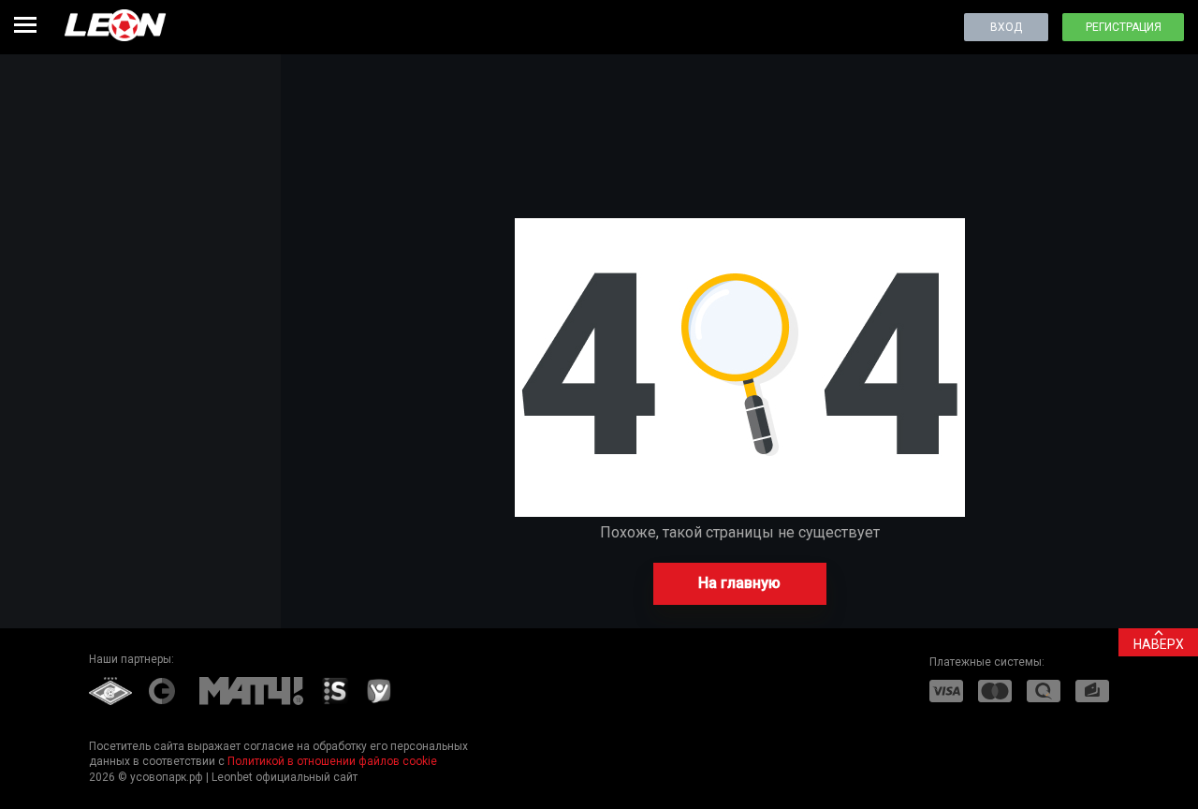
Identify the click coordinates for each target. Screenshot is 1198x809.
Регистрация (1123, 27)
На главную (739, 583)
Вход (1006, 27)
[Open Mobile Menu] (25, 24)
